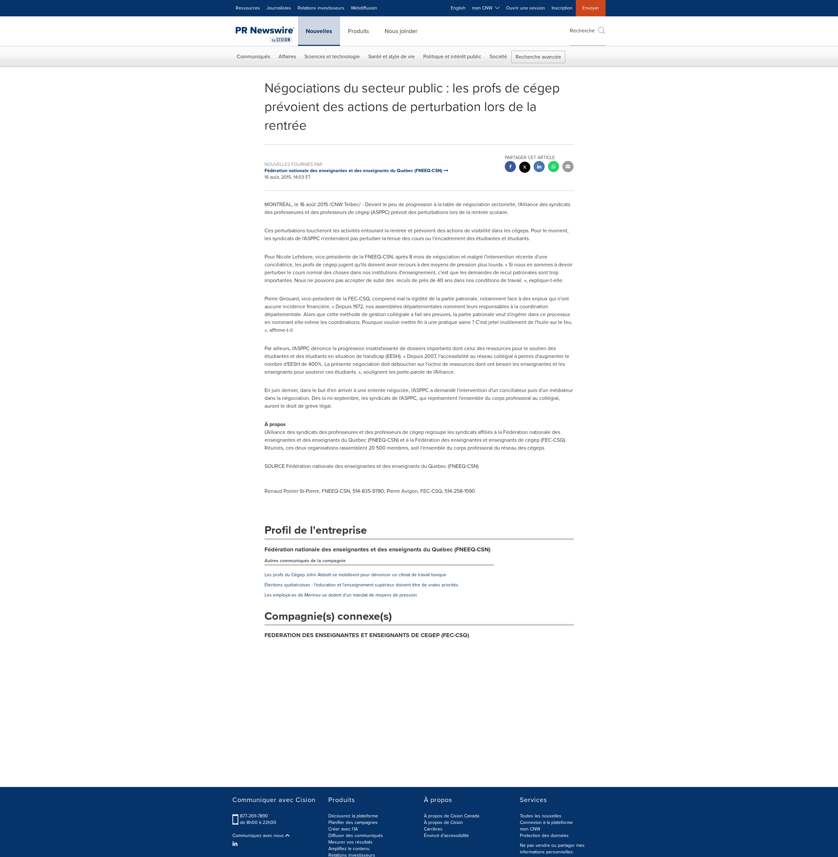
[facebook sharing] (510, 167)
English (458, 8)
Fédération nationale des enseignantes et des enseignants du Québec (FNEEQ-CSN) (377, 549)
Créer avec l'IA (343, 829)
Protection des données (544, 835)
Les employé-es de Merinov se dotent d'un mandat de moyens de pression (340, 595)
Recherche (582, 30)
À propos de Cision (443, 822)
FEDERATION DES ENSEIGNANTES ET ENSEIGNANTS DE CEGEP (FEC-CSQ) (366, 635)
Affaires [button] (287, 56)
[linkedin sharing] (539, 167)
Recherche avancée (538, 57)
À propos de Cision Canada (451, 815)
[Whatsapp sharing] (553, 167)
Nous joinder (401, 31)
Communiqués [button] (253, 56)
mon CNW (530, 829)
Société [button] (498, 56)
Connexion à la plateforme (546, 822)
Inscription (562, 8)
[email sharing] (568, 167)
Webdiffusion (364, 8)
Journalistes (278, 8)
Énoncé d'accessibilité (446, 835)
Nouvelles (319, 31)
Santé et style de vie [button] (391, 56)
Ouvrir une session (525, 8)
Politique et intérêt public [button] (452, 56)
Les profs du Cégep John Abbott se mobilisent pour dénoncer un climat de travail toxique (355, 574)
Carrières (433, 829)
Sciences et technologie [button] (332, 56)
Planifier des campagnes (353, 822)
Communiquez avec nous (258, 835)
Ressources (248, 8)
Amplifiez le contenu (349, 848)
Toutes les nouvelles (540, 815)
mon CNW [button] (483, 8)
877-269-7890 (254, 815)
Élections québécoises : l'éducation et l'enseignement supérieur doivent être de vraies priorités (361, 584)
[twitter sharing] (524, 168)
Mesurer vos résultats (350, 842)
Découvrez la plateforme (353, 815)
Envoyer (590, 8)
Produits (358, 31)
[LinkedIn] (235, 844)
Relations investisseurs (321, 8)
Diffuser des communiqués (355, 835)
